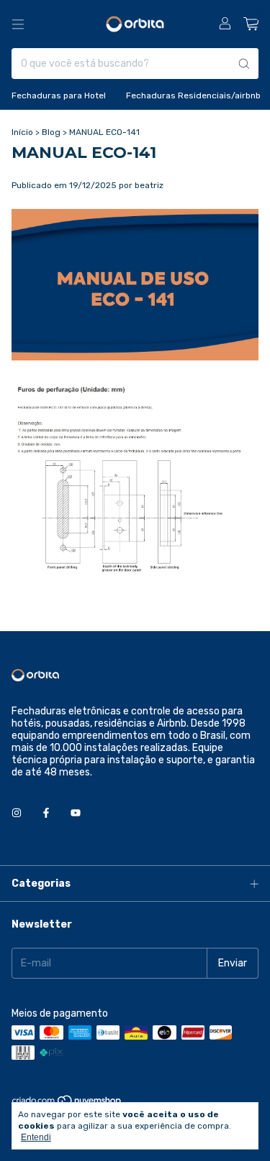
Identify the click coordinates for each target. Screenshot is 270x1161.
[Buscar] (244, 63)
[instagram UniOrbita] (17, 813)
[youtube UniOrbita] (76, 813)
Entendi (36, 1137)
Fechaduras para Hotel (59, 95)
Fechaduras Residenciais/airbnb (193, 95)
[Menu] (18, 24)
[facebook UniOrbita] (46, 813)
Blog (51, 132)
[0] (250, 24)
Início (22, 132)
